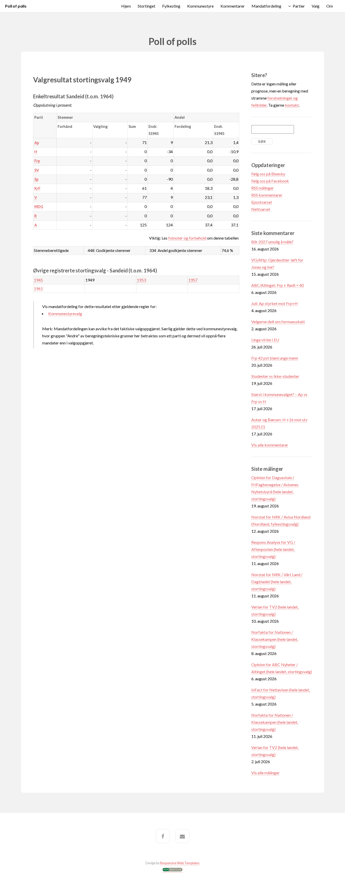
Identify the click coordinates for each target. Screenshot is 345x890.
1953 (141, 279)
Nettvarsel (260, 209)
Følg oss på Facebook (270, 180)
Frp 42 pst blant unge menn (274, 358)
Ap (36, 142)
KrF (37, 188)
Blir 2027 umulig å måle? (272, 241)
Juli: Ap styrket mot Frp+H (274, 303)
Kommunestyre (200, 6)
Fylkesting (171, 6)
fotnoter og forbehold (187, 238)
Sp (36, 179)
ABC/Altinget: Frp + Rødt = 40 (277, 285)
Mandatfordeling (266, 6)
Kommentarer (232, 6)
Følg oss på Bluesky (268, 173)
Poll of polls (16, 6)
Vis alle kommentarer (269, 444)
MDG (38, 206)
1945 (38, 279)
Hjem (126, 6)
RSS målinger (262, 187)
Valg (315, 6)
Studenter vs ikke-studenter (275, 376)
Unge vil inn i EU (265, 339)
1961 (38, 288)
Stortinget (146, 6)
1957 (193, 279)
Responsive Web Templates (180, 863)
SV (36, 170)
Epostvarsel (261, 202)
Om (329, 6)
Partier (299, 6)
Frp (37, 161)
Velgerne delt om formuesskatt (278, 321)
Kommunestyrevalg (65, 313)
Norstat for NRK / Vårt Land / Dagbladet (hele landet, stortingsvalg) (277, 581)
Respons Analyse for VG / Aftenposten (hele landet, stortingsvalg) (273, 549)
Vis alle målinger (265, 772)
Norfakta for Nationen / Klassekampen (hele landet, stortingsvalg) (274, 639)
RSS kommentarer (266, 195)
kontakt (292, 105)
